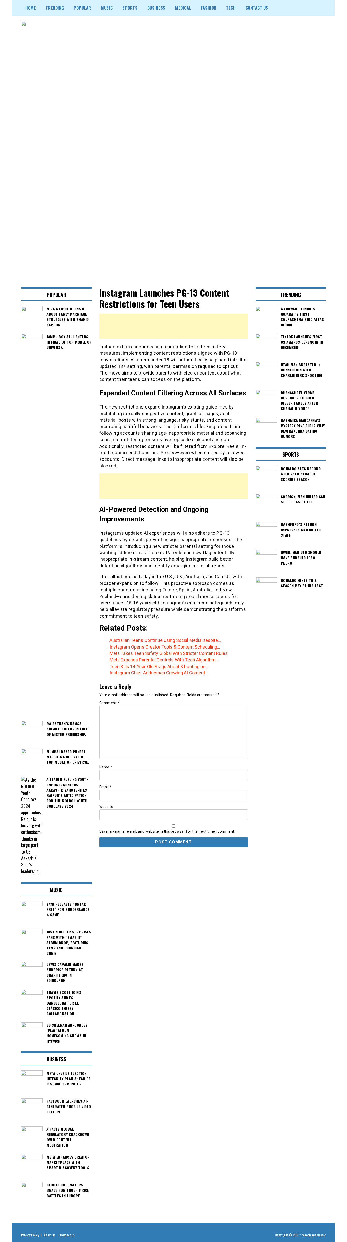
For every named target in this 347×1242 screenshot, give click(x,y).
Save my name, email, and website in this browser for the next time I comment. (167, 831)
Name (105, 767)
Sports (129, 8)
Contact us (67, 1234)
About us (49, 1234)
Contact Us (257, 8)
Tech (231, 8)
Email (105, 787)
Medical (183, 8)
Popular (82, 8)
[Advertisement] (173, 326)
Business (156, 8)
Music (107, 8)
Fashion (208, 8)
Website (106, 807)
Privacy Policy (30, 1234)
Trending (55, 8)
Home (30, 8)
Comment (109, 703)
